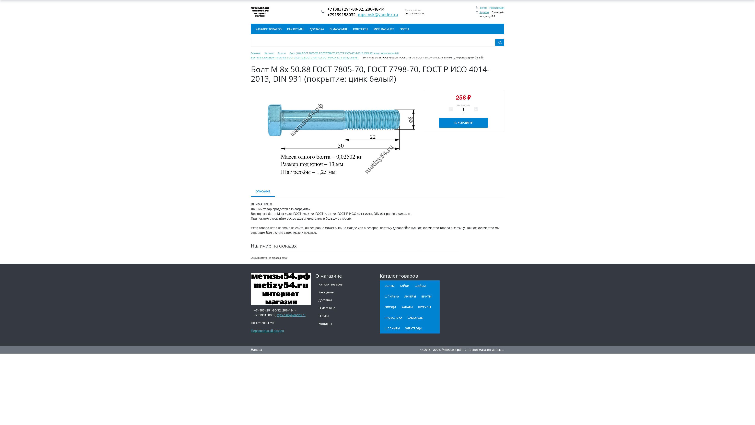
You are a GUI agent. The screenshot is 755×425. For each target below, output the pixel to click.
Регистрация (496, 7)
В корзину (463, 122)
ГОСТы (324, 315)
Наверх (256, 349)
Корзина (484, 12)
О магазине (327, 308)
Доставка (325, 300)
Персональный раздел (267, 330)
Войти (483, 7)
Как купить (326, 292)
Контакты (325, 323)
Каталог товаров (331, 284)
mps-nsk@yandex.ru (378, 14)
